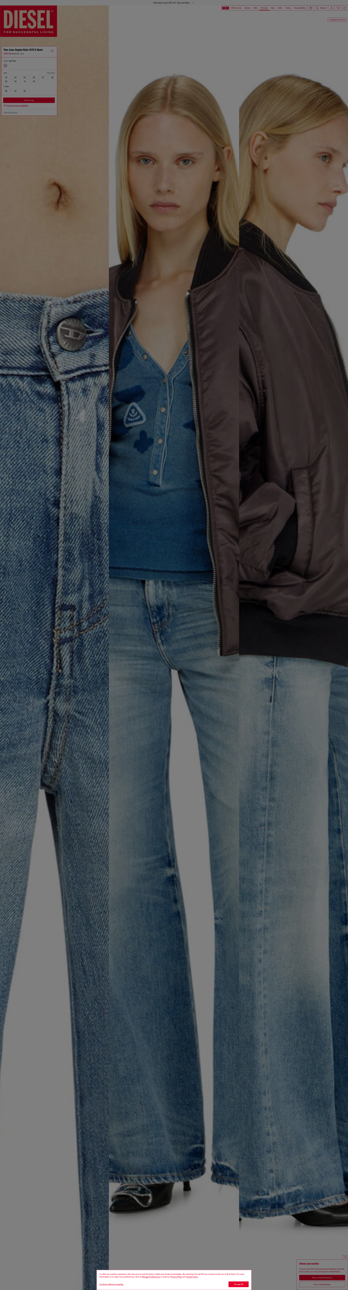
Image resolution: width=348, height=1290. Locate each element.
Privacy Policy (176, 1277)
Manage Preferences (151, 1277)
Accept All (238, 1284)
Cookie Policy (192, 1277)
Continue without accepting (111, 1284)
